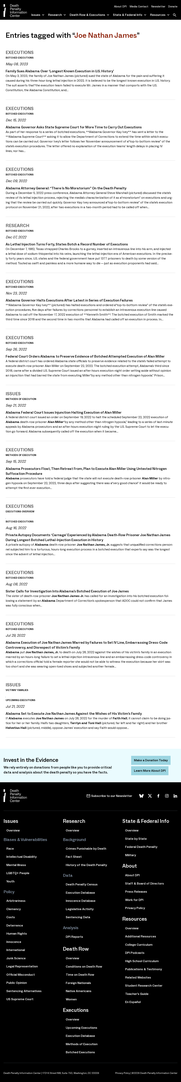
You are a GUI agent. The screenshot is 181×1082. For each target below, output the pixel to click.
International (15, 950)
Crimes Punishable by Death (86, 849)
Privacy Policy (135, 908)
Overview (13, 830)
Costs (10, 917)
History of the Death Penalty (86, 865)
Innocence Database (80, 901)
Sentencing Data (78, 917)
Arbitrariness (15, 901)
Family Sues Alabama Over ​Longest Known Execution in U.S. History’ (60, 71)
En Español (133, 1002)
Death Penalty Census (82, 884)
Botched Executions (80, 1052)
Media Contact (139, 6)
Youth (10, 881)
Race (10, 849)
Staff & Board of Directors (144, 883)
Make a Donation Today (151, 760)
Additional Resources (140, 936)
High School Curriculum (142, 961)
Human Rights (16, 933)
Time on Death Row (80, 975)
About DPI (120, 6)
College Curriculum (139, 945)
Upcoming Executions (81, 1028)
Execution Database (80, 893)
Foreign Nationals (78, 983)
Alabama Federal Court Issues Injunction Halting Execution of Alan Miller (64, 412)
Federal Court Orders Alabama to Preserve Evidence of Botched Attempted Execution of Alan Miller (85, 356)
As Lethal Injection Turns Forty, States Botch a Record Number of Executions (67, 244)
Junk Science (16, 958)
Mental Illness (16, 865)
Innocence (13, 942)
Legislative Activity (80, 909)
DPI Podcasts (134, 953)
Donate (172, 6)
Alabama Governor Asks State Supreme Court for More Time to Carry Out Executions (74, 127)
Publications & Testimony (143, 969)
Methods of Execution (82, 1044)
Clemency (13, 909)
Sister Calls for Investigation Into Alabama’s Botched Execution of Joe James (67, 591)
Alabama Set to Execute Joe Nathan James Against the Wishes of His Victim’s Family (74, 713)
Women (71, 999)
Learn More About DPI (150, 771)
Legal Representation (22, 966)
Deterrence (14, 925)
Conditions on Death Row (84, 966)
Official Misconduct (20, 975)
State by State (136, 839)
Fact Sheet (74, 857)
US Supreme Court (19, 999)
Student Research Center (143, 985)
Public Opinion (16, 983)
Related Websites (138, 977)
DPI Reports (74, 937)
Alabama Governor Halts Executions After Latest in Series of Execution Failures (69, 300)
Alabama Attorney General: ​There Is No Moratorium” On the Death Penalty (66, 188)
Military (130, 855)
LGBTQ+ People (17, 873)
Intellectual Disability (21, 857)
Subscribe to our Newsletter (111, 796)
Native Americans (78, 991)
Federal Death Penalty (141, 847)
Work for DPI (134, 900)
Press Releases (136, 892)
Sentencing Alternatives (24, 991)
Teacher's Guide (136, 994)
